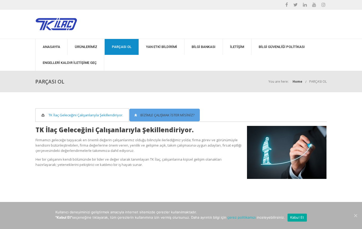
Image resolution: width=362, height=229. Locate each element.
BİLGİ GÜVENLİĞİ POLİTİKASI (282, 47)
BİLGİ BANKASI (203, 47)
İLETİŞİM (237, 47)
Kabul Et (297, 217)
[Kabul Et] (355, 215)
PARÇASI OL (121, 47)
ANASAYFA (51, 47)
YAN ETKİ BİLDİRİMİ (161, 47)
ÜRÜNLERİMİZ (86, 47)
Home (297, 81)
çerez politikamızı (241, 217)
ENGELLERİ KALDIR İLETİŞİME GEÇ (70, 63)
